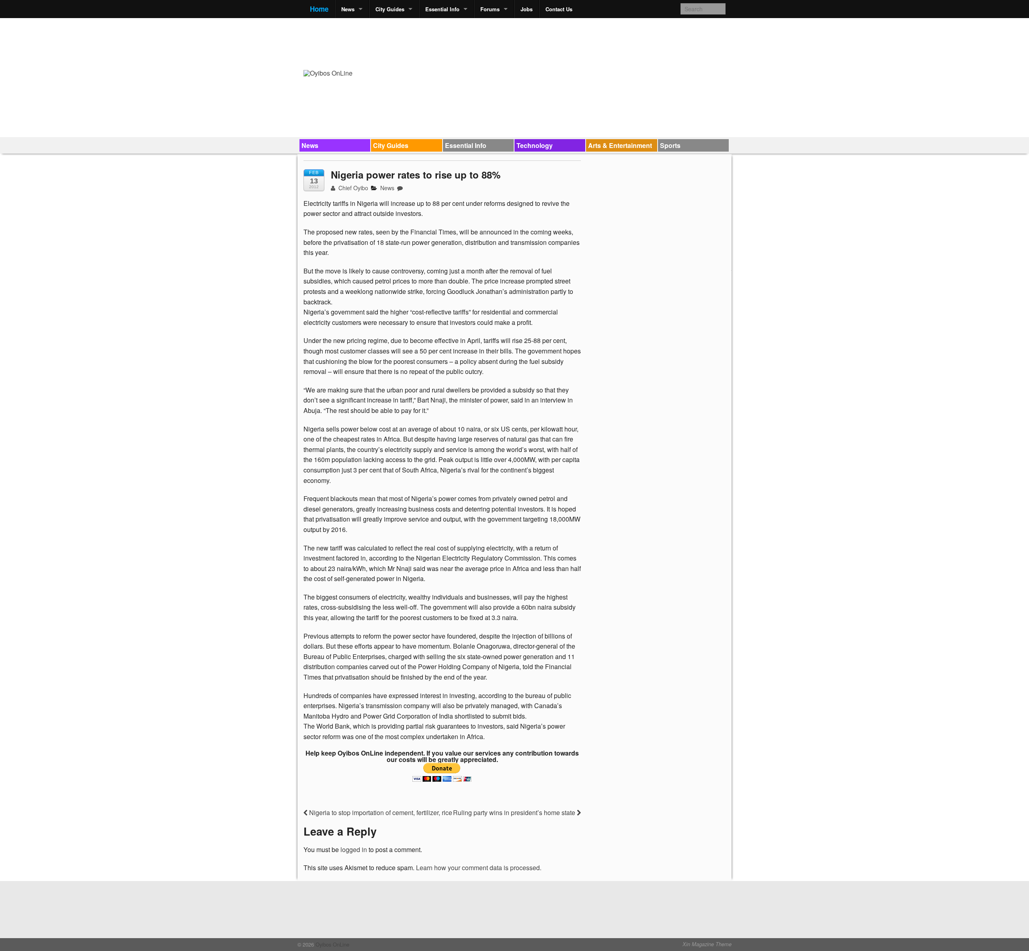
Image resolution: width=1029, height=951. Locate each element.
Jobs (527, 9)
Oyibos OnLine (331, 944)
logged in (353, 849)
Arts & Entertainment (620, 145)
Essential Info (442, 9)
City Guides (389, 9)
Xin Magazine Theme (707, 944)
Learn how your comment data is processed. (478, 867)
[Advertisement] (579, 43)
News (348, 9)
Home (319, 9)
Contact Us (558, 9)
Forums (490, 9)
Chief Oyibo (352, 188)
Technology (535, 145)
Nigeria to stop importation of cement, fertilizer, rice (379, 812)
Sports (670, 145)
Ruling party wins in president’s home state (515, 812)
